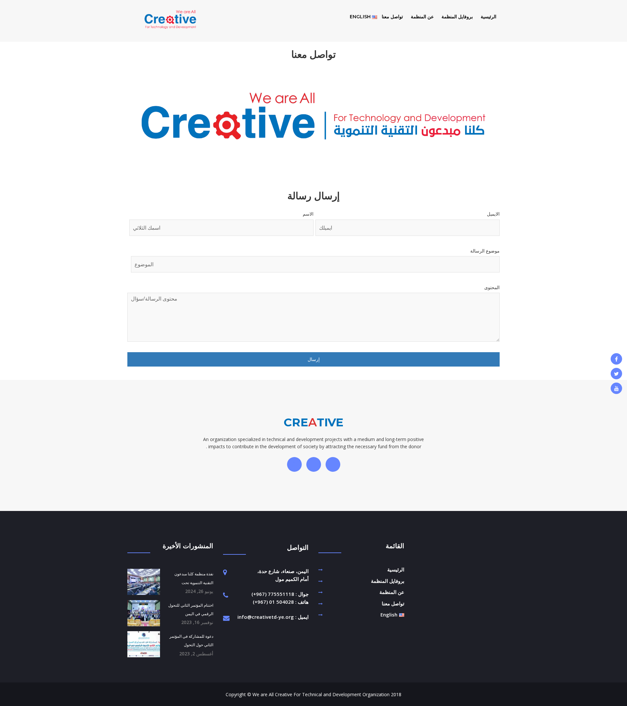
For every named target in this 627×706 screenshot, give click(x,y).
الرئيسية (488, 17)
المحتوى (492, 287)
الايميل (493, 214)
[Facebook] (616, 359)
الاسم (308, 214)
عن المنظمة (422, 17)
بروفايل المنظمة (457, 17)
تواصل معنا (392, 17)
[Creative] (170, 25)
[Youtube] (616, 388)
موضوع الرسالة (485, 251)
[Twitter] (616, 373)
